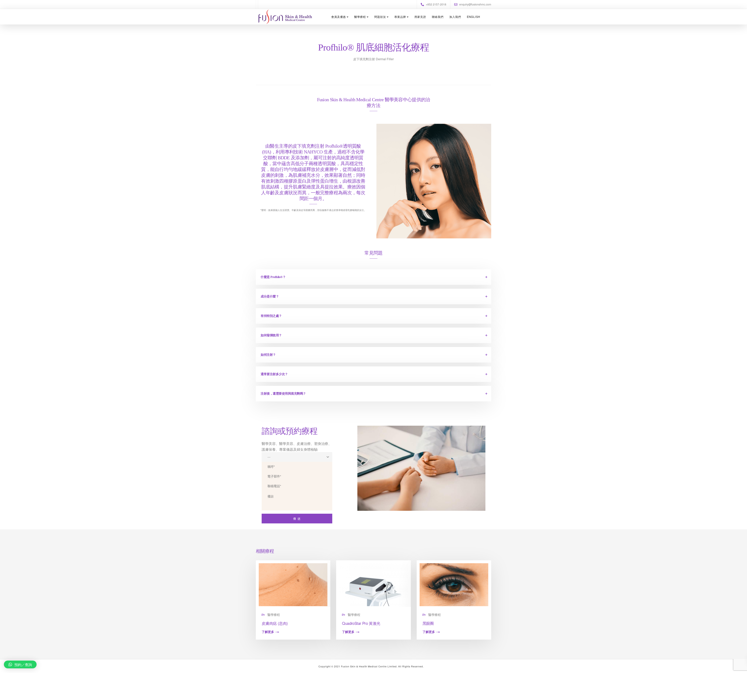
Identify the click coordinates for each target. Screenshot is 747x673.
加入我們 (455, 17)
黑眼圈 (428, 623)
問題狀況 (380, 17)
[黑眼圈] (454, 584)
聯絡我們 (438, 17)
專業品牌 (400, 17)
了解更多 (268, 632)
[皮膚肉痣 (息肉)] (293, 584)
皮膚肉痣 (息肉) (275, 623)
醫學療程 (360, 17)
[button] (20, 664)
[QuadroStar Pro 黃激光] (373, 584)
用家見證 (420, 17)
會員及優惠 (338, 17)
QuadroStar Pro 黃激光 (361, 623)
